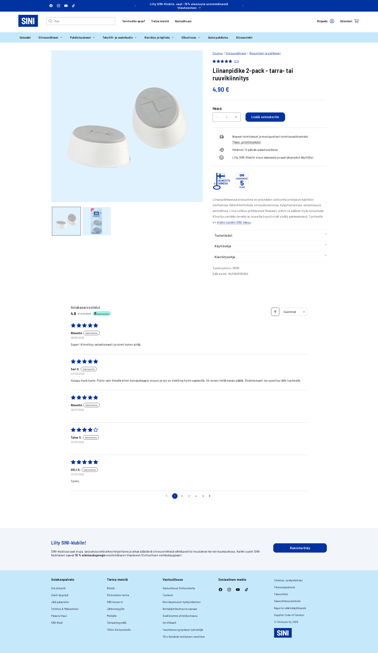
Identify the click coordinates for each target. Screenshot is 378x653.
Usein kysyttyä (59, 595)
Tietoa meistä (160, 21)
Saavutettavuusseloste (287, 601)
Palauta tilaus (59, 615)
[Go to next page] (211, 496)
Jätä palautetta (60, 602)
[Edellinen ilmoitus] (135, 5)
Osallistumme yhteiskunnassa (180, 615)
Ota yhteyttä (58, 588)
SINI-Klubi (57, 622)
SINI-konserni (115, 602)
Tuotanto (168, 595)
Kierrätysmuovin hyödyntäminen (182, 602)
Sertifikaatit (169, 622)
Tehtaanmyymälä (116, 622)
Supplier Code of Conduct (289, 615)
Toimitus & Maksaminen (65, 608)
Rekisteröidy (300, 548)
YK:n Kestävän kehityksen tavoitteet (184, 636)
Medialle (112, 615)
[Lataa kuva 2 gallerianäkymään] (96, 221)
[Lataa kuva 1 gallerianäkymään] (66, 221)
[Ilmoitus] (242, 5)
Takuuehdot (281, 594)
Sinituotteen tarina (118, 595)
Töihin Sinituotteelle (119, 629)
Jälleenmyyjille (116, 608)
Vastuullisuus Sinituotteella (179, 588)
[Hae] (50, 21)
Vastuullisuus (183, 21)
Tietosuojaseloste (284, 587)
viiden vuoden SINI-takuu (234, 222)
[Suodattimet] (275, 312)
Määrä (217, 108)
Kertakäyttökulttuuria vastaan (180, 608)
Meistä (111, 588)
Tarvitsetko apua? (133, 21)
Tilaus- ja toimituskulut (246, 142)
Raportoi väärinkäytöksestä (290, 608)
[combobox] (84, 21)
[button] (50, 37)
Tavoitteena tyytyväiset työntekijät (183, 629)
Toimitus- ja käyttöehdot (288, 580)
